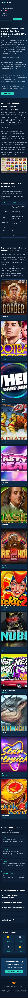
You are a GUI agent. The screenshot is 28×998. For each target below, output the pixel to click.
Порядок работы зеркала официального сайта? (13, 908)
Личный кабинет (6, 19)
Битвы (4, 10)
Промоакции (4, 13)
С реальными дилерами (7, 8)
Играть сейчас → (8, 93)
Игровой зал (4, 15)
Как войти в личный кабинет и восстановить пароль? (10, 896)
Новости (3, 6)
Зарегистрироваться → (14, 971)
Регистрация (18, 19)
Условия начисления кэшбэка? (11, 914)
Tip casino (7, 2)
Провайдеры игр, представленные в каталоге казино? (12, 919)
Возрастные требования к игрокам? (13, 902)
